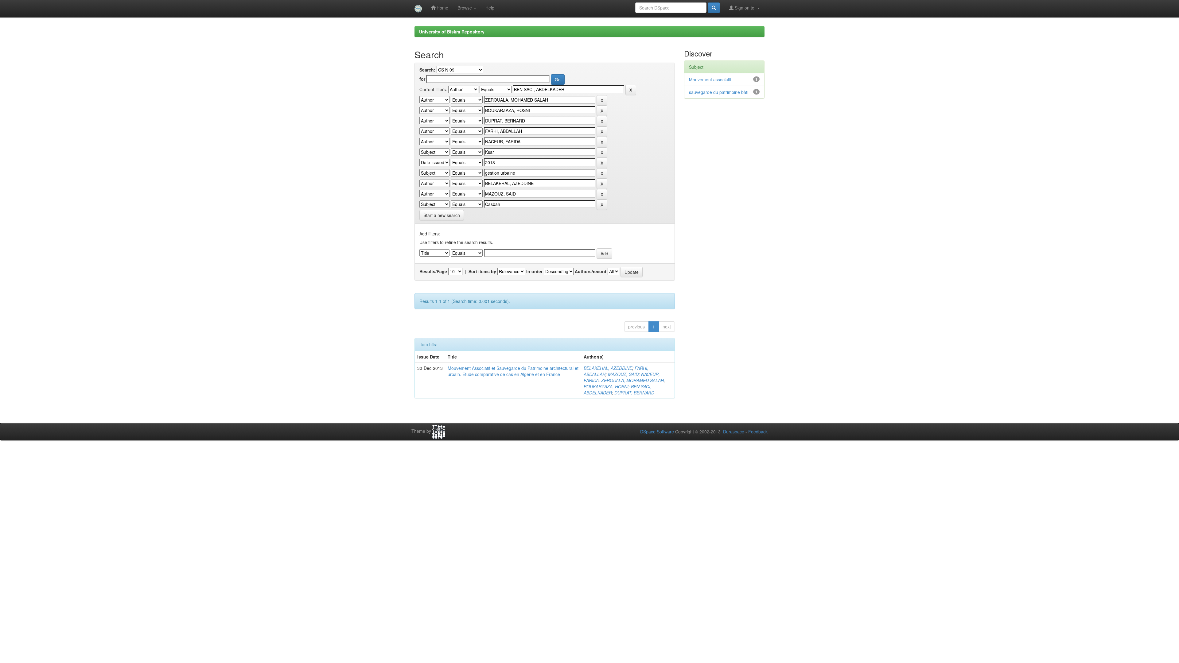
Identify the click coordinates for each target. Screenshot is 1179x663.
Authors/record (590, 271)
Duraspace (733, 431)
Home (441, 8)
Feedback (758, 431)
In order (534, 271)
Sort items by (482, 271)
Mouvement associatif (710, 79)
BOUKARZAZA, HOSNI (606, 386)
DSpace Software (657, 431)
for (422, 79)
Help (489, 8)
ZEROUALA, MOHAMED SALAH (632, 380)
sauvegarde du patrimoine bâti (718, 92)
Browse (465, 8)
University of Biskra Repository (451, 32)
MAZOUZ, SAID (623, 374)
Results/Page (433, 271)
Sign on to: (745, 8)
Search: (427, 70)
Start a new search (441, 215)
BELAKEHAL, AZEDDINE (608, 368)
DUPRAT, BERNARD (634, 393)
